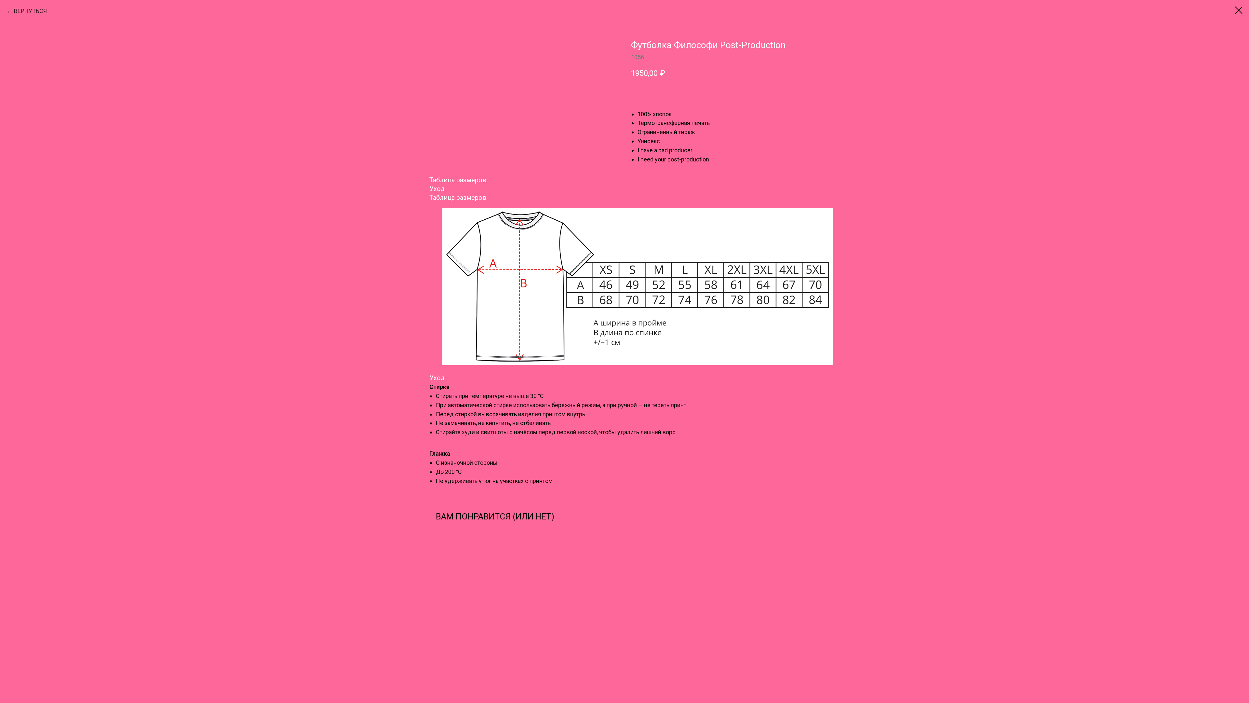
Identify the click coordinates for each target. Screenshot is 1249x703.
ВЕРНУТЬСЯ (30, 10)
